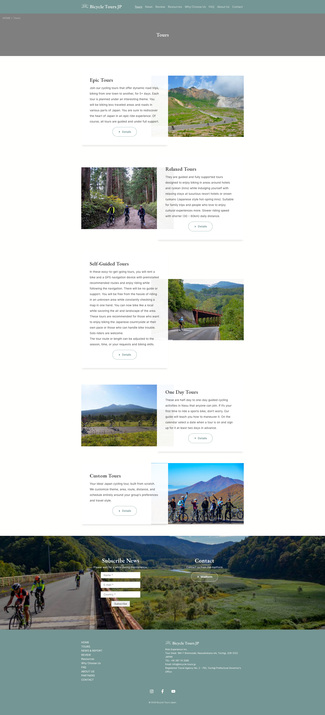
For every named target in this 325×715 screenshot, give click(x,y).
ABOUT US (87, 671)
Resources (175, 7)
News (149, 7)
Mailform (206, 576)
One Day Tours (181, 391)
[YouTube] (173, 691)
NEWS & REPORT (91, 650)
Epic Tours (101, 79)
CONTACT (87, 679)
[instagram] (152, 691)
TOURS (85, 646)
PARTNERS (88, 675)
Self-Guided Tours (109, 263)
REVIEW (86, 654)
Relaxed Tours (180, 168)
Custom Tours (105, 475)
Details (126, 131)
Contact (237, 7)
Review (160, 7)
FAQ (211, 7)
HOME (85, 642)
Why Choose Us (195, 7)
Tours (138, 7)
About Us (223, 7)
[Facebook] (162, 691)
